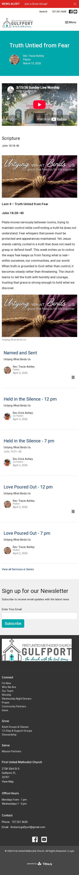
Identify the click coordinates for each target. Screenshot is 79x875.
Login (71, 851)
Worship (6, 694)
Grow (5, 721)
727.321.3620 (59, 11)
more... (6, 710)
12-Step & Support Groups (17, 730)
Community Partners (14, 706)
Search (43, 11)
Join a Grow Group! (35, 4)
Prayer (6, 702)
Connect (7, 677)
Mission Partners (11, 751)
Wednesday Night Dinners (16, 698)
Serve (6, 745)
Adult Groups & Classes (15, 726)
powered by (37, 867)
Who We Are (9, 687)
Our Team (7, 690)
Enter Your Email (12, 609)
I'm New (6, 683)
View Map (8, 781)
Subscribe (13, 623)
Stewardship (9, 734)
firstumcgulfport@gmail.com (27, 827)
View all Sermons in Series (18, 569)
